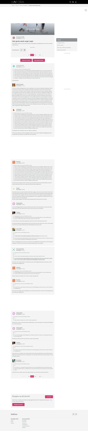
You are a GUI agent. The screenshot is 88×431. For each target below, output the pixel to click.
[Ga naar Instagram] (76, 414)
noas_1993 (18, 228)
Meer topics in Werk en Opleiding (64, 47)
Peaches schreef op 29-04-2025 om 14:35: (22, 331)
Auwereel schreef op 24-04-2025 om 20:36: (22, 69)
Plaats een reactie (26, 60)
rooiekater (18, 109)
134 (35, 55)
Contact (12, 423)
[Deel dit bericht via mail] (24, 49)
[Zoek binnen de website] (70, 2)
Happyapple (19, 203)
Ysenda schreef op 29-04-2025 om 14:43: (21, 363)
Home (13, 5)
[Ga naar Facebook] (73, 414)
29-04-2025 (18, 204)
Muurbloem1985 (20, 37)
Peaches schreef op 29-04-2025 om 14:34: (22, 316)
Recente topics (60, 45)
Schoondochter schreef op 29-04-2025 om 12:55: (23, 283)
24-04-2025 (18, 66)
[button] (32, 47)
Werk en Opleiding (23, 5)
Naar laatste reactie (38, 60)
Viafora (14, 414)
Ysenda (18, 212)
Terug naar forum (60, 42)
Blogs (12, 421)
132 (29, 55)
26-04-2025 (18, 110)
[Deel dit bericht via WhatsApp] (21, 49)
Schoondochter (20, 249)
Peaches (18, 161)
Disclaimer (24, 421)
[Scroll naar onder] (86, 10)
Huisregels (24, 420)
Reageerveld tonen (18, 404)
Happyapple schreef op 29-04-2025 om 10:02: (22, 216)
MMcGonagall (19, 84)
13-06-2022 (18, 38)
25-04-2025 (18, 85)
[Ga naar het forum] (73, 2)
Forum (17, 5)
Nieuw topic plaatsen (61, 50)
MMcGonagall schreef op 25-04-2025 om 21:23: (23, 113)
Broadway (18, 360)
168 (40, 55)
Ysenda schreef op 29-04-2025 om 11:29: (21, 232)
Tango (17, 188)
